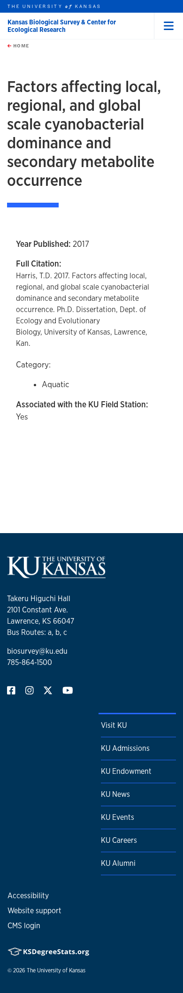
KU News (115, 794)
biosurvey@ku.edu (37, 651)
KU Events (117, 817)
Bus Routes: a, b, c (37, 632)
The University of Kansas (56, 970)
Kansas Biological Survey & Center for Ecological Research (62, 26)
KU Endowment (126, 771)
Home (20, 45)
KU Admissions (125, 748)
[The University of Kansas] (56, 574)
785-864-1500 (29, 662)
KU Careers (119, 840)
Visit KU (114, 725)
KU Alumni (118, 863)
